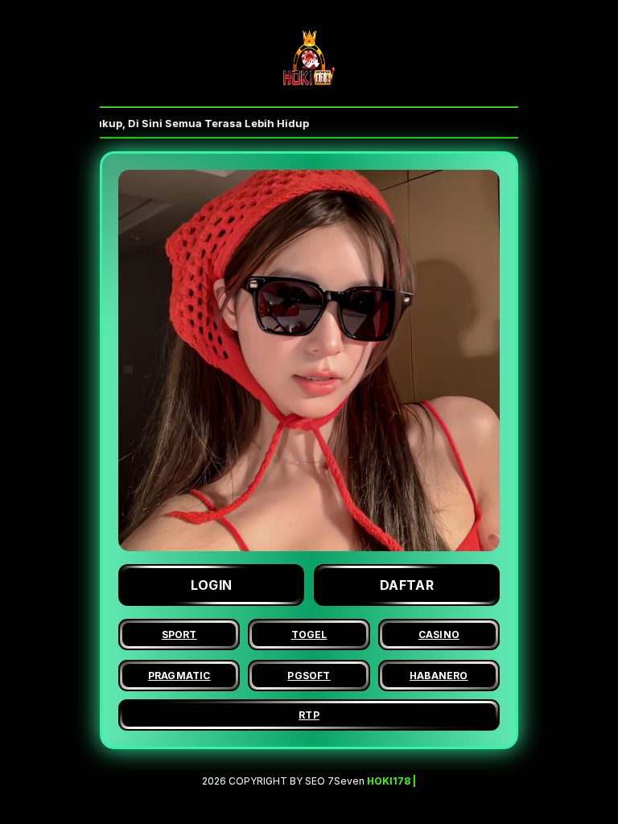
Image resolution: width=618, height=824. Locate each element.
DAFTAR (407, 585)
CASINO (438, 634)
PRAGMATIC (179, 676)
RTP (309, 715)
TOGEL (309, 634)
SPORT (179, 634)
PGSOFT (308, 676)
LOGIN (212, 585)
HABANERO (439, 676)
